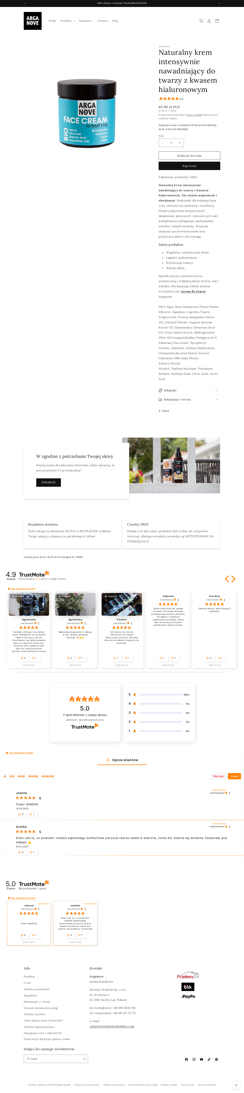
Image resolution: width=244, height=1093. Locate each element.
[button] (67, 20)
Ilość (161, 135)
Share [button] (165, 410)
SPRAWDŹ (49, 482)
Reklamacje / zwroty (37, 1001)
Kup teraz (189, 166)
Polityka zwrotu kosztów (87, 1084)
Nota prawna (187, 1084)
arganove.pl (43, 1085)
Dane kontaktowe (207, 1084)
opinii (50, 578)
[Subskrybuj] (84, 1059)
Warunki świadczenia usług (41, 1008)
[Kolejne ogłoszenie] (219, 3)
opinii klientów (85, 715)
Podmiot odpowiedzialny (39, 1027)
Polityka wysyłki (169, 1084)
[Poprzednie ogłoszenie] (25, 3)
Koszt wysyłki (194, 114)
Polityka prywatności (37, 989)
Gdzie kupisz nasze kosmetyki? (43, 1020)
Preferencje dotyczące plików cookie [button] (47, 1039)
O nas (27, 983)
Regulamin (30, 995)
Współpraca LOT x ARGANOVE (43, 1033)
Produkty (29, 976)
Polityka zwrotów (34, 1014)
